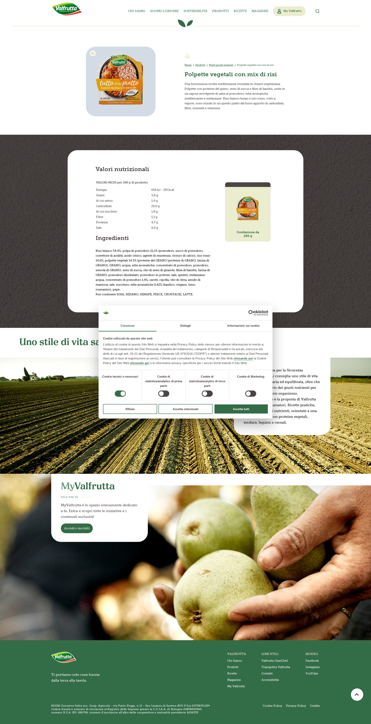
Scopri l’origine (164, 11)
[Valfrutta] (67, 9)
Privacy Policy (296, 706)
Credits (315, 706)
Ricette (240, 11)
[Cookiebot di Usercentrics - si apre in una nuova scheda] (251, 313)
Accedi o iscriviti (76, 528)
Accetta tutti (241, 409)
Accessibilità (270, 680)
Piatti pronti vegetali (221, 65)
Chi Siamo (234, 660)
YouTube (311, 673)
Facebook (312, 660)
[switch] (163, 393)
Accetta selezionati (185, 409)
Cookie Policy (272, 706)
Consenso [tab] (127, 325)
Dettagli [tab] (185, 325)
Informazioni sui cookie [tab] (243, 325)
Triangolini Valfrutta (275, 667)
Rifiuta (130, 409)
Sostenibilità (196, 11)
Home (188, 65)
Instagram (312, 667)
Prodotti (200, 65)
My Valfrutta (236, 686)
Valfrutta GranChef (274, 660)
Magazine (260, 11)
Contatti (267, 673)
